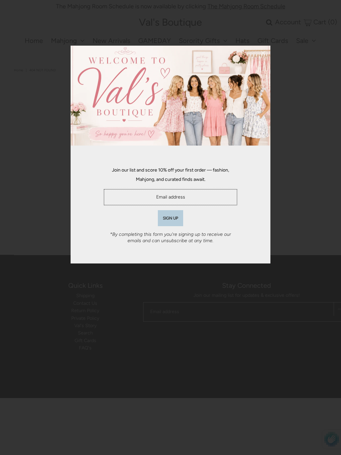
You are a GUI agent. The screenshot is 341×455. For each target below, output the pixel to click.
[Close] (263, 53)
